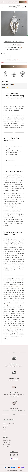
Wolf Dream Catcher (17, 286)
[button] (1, 6)
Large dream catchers (11, 304)
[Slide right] (17, 38)
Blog (4, 431)
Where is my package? (9, 423)
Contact (5, 429)
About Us (5, 425)
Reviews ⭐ (5, 87)
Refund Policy (7, 446)
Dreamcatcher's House (15, 470)
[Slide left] (10, 38)
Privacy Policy (6, 442)
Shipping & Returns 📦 (8, 84)
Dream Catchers (15, 327)
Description (5, 81)
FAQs (4, 427)
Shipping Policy (7, 440)
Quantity (3, 53)
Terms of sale (6, 444)
